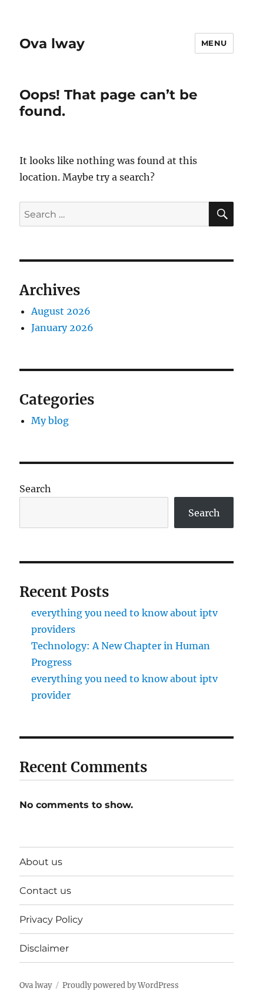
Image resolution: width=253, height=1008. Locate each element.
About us (40, 861)
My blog (50, 420)
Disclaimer (44, 948)
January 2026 (62, 327)
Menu (214, 43)
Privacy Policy (51, 919)
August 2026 (61, 311)
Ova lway (52, 43)
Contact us (45, 890)
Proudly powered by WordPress (120, 985)
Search (35, 489)
